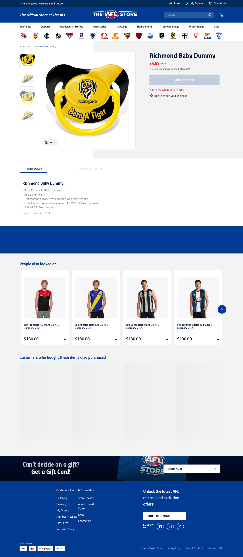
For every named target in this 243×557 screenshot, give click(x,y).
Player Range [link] (196, 26)
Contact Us (84, 521)
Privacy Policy (174, 548)
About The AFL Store (87, 506)
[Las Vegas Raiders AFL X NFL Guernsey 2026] (147, 297)
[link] (185, 69)
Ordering (61, 498)
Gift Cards (62, 523)
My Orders (62, 510)
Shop (30, 46)
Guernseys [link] (25, 26)
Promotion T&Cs (216, 548)
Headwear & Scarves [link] (71, 26)
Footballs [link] (122, 26)
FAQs (81, 514)
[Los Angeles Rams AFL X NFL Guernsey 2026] (96, 297)
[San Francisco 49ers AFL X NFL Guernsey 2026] (45, 297)
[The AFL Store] (115, 15)
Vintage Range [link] (171, 26)
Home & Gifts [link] (144, 26)
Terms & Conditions (194, 548)
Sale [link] (216, 26)
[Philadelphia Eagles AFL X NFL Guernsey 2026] (198, 297)
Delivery (61, 504)
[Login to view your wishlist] (65, 338)
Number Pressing (66, 516)
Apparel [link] (45, 26)
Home (22, 46)
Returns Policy (65, 529)
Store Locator (86, 498)
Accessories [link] (99, 26)
